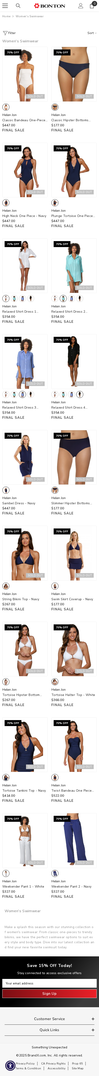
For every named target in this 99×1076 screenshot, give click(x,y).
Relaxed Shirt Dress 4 (68, 407)
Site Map (78, 1068)
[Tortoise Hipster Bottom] (25, 649)
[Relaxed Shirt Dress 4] (74, 361)
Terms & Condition (28, 1068)
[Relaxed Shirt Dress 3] (25, 361)
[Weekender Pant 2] (74, 840)
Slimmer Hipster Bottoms (70, 503)
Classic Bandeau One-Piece (24, 120)
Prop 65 (77, 1063)
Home (6, 16)
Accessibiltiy (56, 1068)
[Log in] (80, 5)
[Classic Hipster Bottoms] (74, 74)
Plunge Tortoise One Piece (72, 216)
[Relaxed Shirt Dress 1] (25, 266)
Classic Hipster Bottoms (70, 120)
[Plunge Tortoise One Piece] (74, 170)
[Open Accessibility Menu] (10, 1066)
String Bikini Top (20, 599)
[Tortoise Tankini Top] (25, 745)
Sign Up (49, 993)
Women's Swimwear (30, 16)
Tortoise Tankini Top (24, 790)
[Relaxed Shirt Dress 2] (74, 266)
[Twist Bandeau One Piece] (74, 745)
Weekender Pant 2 (71, 886)
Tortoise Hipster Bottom (21, 695)
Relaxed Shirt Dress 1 (19, 311)
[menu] (5, 6)
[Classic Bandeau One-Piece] (25, 74)
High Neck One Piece (24, 216)
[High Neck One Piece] (25, 170)
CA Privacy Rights (53, 1063)
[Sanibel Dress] (25, 457)
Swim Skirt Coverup (72, 599)
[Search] (18, 6)
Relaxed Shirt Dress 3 (19, 407)
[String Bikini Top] (25, 553)
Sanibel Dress (18, 503)
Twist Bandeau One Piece (71, 790)
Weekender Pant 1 (23, 886)
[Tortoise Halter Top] (74, 649)
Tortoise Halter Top (73, 695)
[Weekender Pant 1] (25, 840)
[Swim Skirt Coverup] (74, 553)
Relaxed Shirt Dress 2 (68, 311)
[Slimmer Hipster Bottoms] (74, 457)
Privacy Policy (25, 1063)
